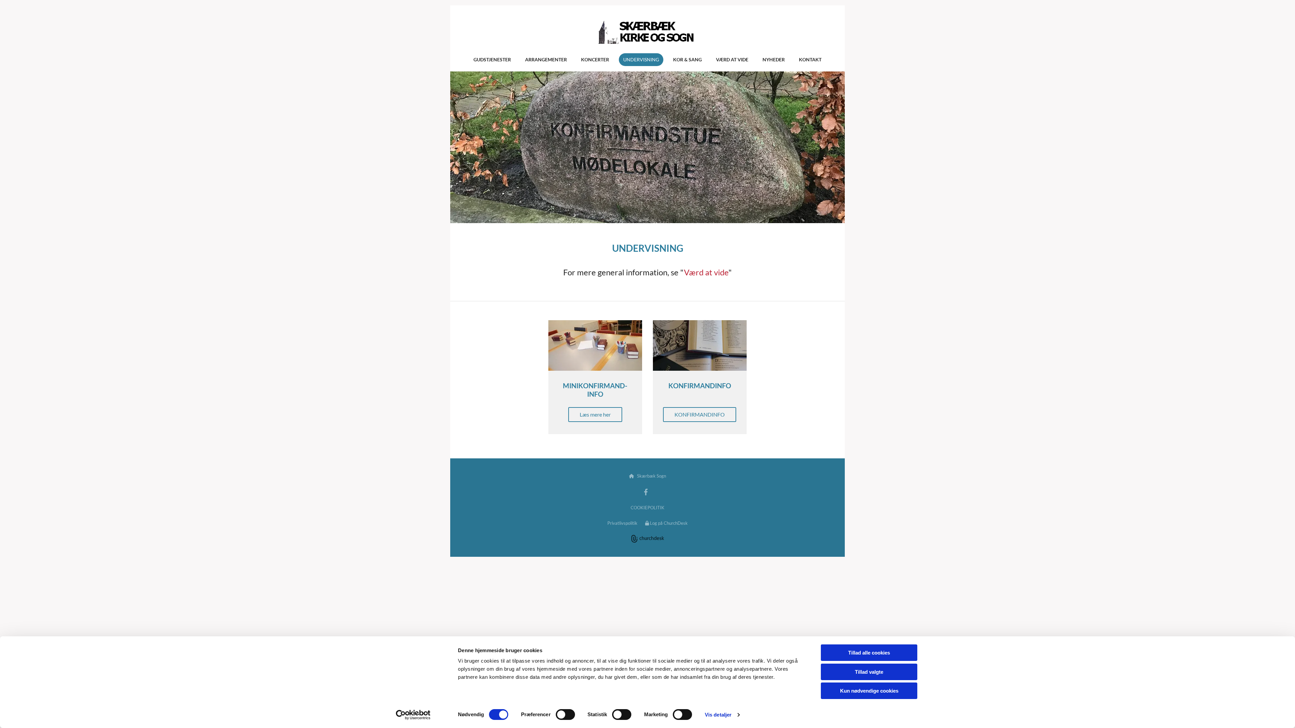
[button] (595, 414)
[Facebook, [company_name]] (646, 492)
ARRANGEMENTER (546, 59)
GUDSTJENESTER (492, 59)
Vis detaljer (718, 715)
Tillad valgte (869, 672)
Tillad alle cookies (869, 653)
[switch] (565, 714)
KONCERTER (595, 59)
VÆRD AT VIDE (732, 59)
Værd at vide (706, 272)
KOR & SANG (687, 59)
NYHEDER (773, 59)
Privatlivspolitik (622, 523)
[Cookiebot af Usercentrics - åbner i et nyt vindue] (413, 715)
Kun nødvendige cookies (869, 691)
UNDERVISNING (641, 59)
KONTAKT (810, 59)
